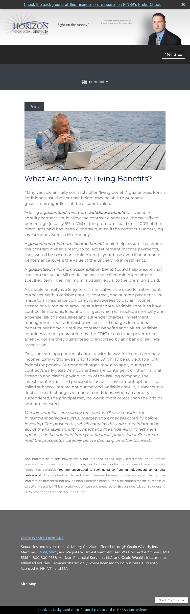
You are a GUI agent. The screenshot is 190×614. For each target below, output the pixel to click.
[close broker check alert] (183, 4)
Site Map (29, 584)
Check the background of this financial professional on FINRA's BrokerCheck (92, 4)
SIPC (53, 552)
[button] (173, 54)
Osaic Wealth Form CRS (42, 538)
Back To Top (169, 600)
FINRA (41, 552)
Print (34, 106)
